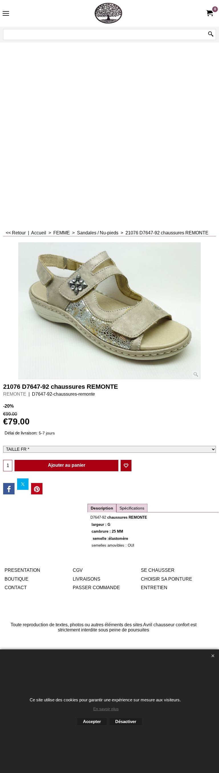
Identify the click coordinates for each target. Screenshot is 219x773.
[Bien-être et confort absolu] (108, 13)
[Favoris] (126, 465)
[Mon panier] (209, 13)
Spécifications (131, 508)
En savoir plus (106, 708)
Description (102, 508)
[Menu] (6, 14)
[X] (23, 484)
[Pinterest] (36, 488)
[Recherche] (210, 34)
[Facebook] (9, 488)
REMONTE (14, 394)
